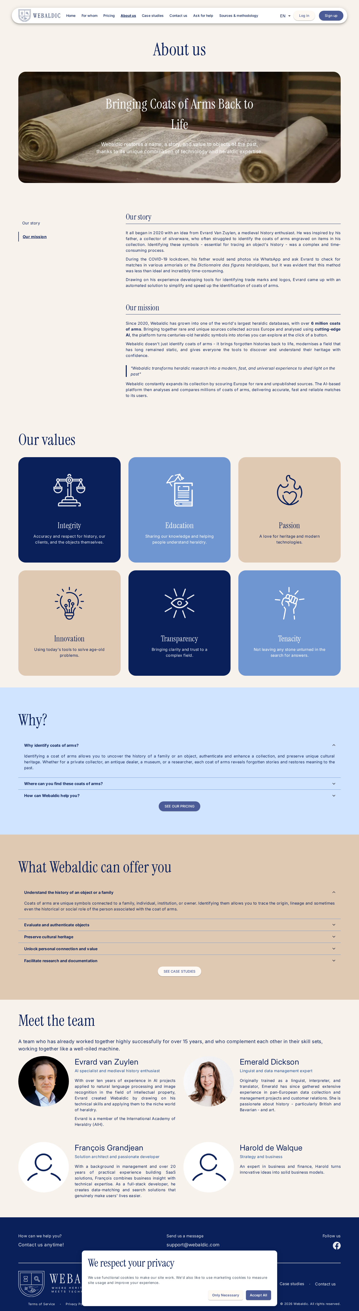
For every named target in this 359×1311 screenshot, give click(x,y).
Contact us (325, 1283)
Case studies (292, 1283)
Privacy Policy (77, 1304)
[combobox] (285, 16)
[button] (179, 745)
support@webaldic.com (193, 1245)
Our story (31, 223)
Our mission (35, 236)
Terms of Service (41, 1304)
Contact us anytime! (41, 1245)
